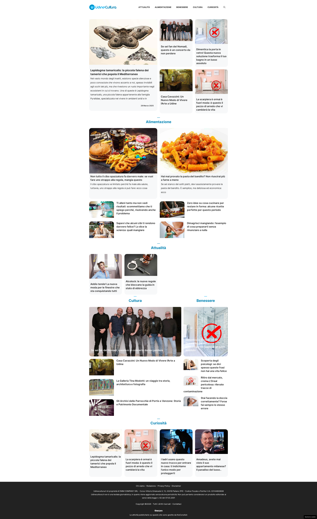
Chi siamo (140, 486)
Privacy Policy (164, 486)
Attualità (144, 7)
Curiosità (213, 7)
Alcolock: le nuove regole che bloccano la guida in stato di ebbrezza (141, 285)
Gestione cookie (310, 517)
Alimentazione (163, 7)
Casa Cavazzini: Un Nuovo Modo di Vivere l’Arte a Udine (174, 100)
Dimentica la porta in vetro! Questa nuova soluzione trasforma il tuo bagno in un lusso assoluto (211, 56)
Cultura (198, 7)
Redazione (151, 486)
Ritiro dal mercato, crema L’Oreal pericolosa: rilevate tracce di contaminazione (204, 384)
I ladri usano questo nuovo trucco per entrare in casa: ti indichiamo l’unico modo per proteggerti (176, 466)
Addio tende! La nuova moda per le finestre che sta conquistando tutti (105, 287)
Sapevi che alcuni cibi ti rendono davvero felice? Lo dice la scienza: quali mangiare (135, 227)
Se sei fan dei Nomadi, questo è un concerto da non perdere (175, 50)
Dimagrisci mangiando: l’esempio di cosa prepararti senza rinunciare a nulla (206, 227)
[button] (224, 7)
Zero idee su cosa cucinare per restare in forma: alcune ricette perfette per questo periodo (205, 206)
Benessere (182, 7)
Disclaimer (176, 486)
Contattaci (176, 504)
